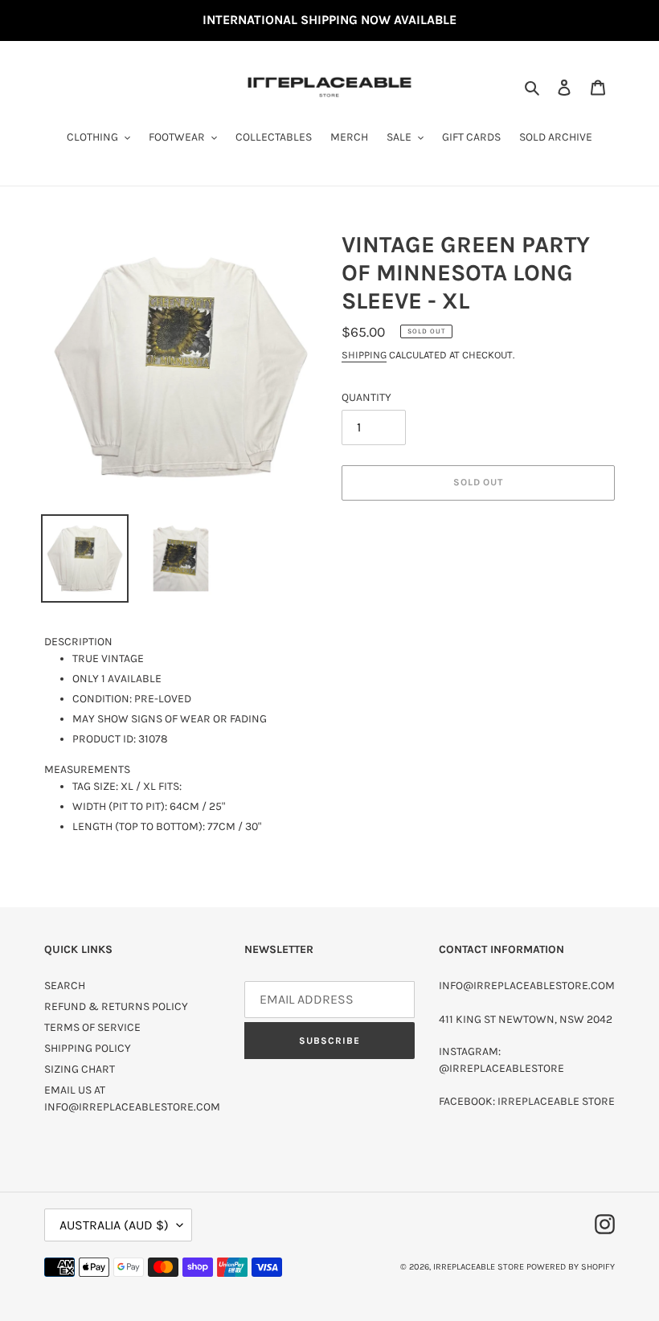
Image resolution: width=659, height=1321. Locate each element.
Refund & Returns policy (116, 1006)
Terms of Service (92, 1027)
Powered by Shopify (570, 1267)
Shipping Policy (87, 1048)
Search (64, 985)
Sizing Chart (79, 1069)
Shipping (364, 355)
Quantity (366, 397)
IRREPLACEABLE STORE (478, 1267)
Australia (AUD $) (114, 1225)
